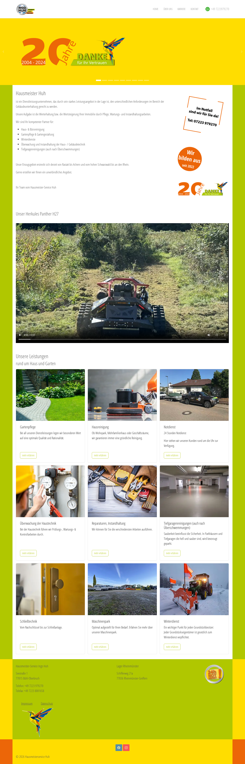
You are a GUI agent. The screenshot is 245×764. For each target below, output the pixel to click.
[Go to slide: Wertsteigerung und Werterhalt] (116, 80)
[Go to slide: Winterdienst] (146, 80)
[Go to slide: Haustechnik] (128, 80)
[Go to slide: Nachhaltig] (122, 80)
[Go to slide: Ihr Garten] (110, 80)
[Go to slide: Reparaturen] (134, 80)
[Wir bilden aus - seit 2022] (189, 159)
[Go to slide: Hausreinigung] (140, 80)
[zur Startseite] (25, 9)
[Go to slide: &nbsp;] (98, 80)
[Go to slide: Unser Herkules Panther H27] (104, 80)
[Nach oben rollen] (237, 756)
